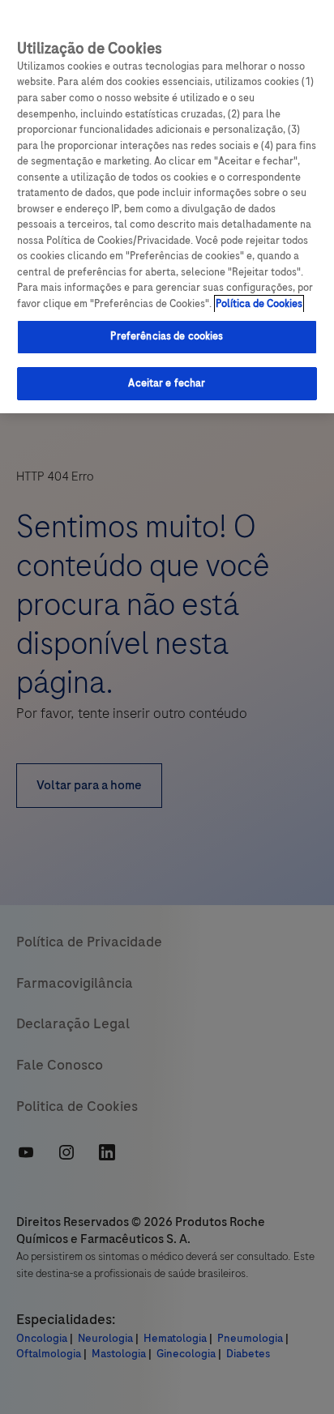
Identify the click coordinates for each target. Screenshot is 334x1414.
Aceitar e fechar (166, 383)
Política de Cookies (259, 304)
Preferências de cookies (166, 336)
